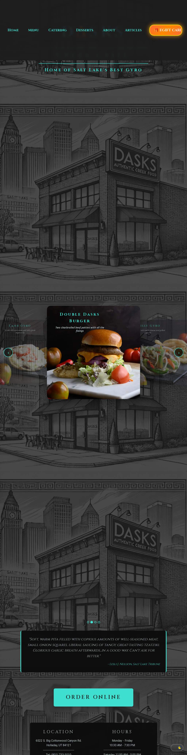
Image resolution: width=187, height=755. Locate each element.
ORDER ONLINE (93, 697)
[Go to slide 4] (99, 622)
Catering (57, 30)
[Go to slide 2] (92, 622)
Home (13, 30)
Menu (33, 30)
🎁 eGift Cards (168, 30)
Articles (133, 30)
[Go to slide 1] (88, 622)
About (109, 30)
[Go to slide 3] (95, 622)
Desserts (84, 30)
